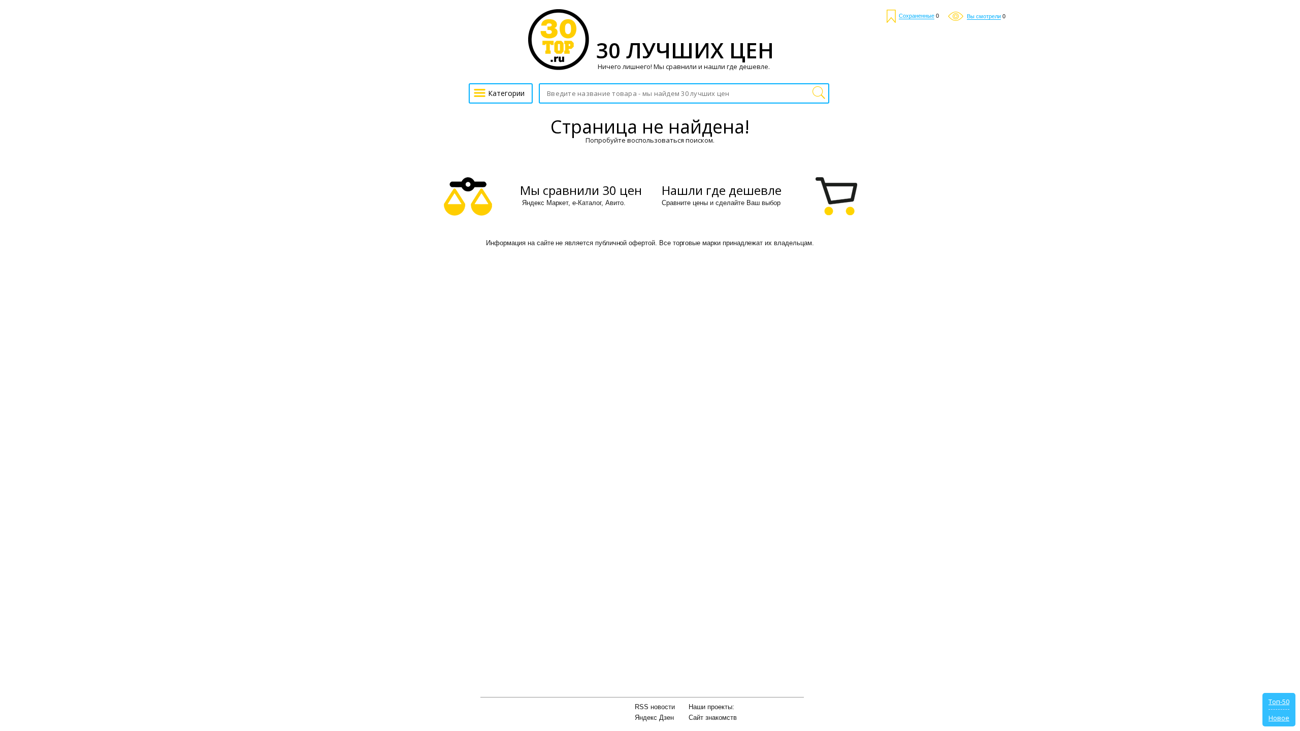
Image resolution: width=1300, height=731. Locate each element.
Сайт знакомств (713, 717)
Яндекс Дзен (654, 717)
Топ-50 (1279, 701)
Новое (1279, 717)
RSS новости (655, 707)
